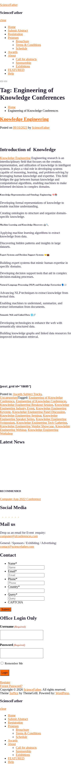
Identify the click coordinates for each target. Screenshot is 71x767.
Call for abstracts (26, 59)
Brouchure (22, 41)
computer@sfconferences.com (19, 536)
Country (14, 586)
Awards (13, 52)
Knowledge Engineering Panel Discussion (38, 412)
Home (12, 27)
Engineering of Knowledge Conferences (41, 401)
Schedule (21, 48)
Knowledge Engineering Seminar (20, 415)
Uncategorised (9, 397)
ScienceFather (9, 5)
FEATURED (16, 70)
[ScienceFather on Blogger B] (14, 515)
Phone (12, 579)
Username (13, 626)
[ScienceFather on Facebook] (1, 515)
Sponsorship (23, 62)
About (12, 55)
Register (5, 682)
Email (12, 571)
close (3, 20)
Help (11, 73)
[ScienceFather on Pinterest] (11, 515)
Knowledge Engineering (24, 119)
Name (12, 563)
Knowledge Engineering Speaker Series (29, 417)
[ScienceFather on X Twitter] (4, 515)
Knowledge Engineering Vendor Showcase (27, 426)
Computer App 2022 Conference (20, 499)
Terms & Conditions (28, 45)
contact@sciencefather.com (17, 546)
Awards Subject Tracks (27, 394)
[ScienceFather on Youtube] (20, 515)
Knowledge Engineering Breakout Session (26, 404)
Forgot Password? (11, 686)
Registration (15, 34)
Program (13, 37)
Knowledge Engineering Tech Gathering (41, 422)
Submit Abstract (18, 30)
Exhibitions (23, 66)
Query (12, 594)
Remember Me (14, 663)
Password (12, 644)
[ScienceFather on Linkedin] (7, 515)
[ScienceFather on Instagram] (17, 515)
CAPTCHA (15, 602)
